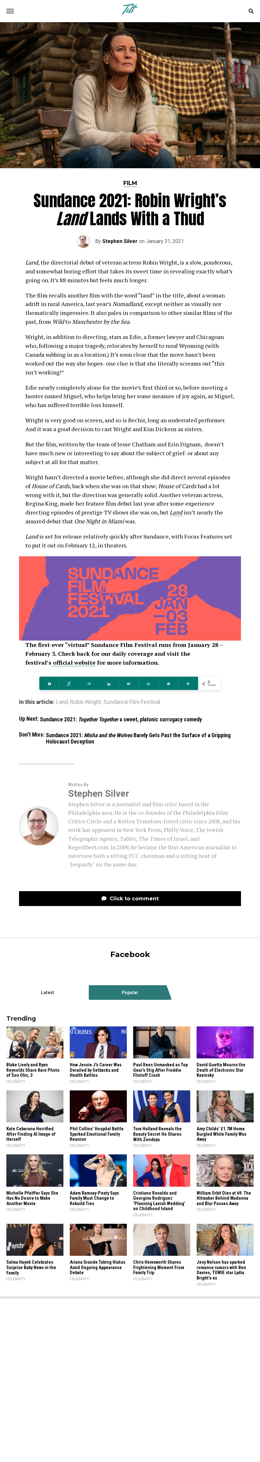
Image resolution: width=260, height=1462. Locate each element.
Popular (130, 992)
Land (177, 512)
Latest (47, 992)
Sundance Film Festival (131, 702)
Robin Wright (85, 702)
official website (73, 662)
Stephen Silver (120, 241)
